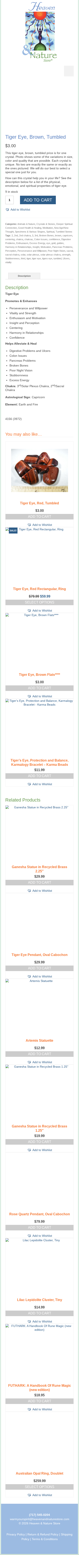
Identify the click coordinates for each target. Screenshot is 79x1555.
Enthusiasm (22, 243)
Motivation (46, 247)
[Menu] (69, 71)
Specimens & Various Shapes (30, 231)
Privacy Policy (16, 1534)
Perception (10, 251)
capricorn (67, 235)
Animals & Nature (26, 224)
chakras (28, 239)
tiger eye (36, 258)
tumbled (58, 258)
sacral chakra (12, 254)
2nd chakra (25, 235)
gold (53, 243)
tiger (29, 258)
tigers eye (47, 258)
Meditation (48, 228)
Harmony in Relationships (18, 247)
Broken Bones (46, 235)
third (23, 258)
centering (10, 239)
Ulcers (66, 258)
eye (48, 243)
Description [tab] (24, 276)
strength (66, 254)
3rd (36, 235)
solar (23, 254)
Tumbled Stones (64, 231)
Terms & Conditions (45, 1539)
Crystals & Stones (45, 224)
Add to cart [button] (39, 516)
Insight (36, 247)
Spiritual (50, 231)
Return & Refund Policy (42, 1534)
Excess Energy (37, 243)
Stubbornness (12, 258)
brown (58, 235)
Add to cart (38, 200)
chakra (19, 239)
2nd (16, 235)
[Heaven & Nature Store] (39, 32)
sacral (70, 251)
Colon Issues (41, 239)
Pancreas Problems (62, 247)
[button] (17, 209)
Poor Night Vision (56, 251)
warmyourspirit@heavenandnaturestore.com (39, 1519)
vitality (8, 262)
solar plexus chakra (50, 254)
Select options (39, 602)
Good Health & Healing (29, 228)
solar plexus (33, 254)
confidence (54, 239)
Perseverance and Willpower (32, 251)
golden (60, 243)
